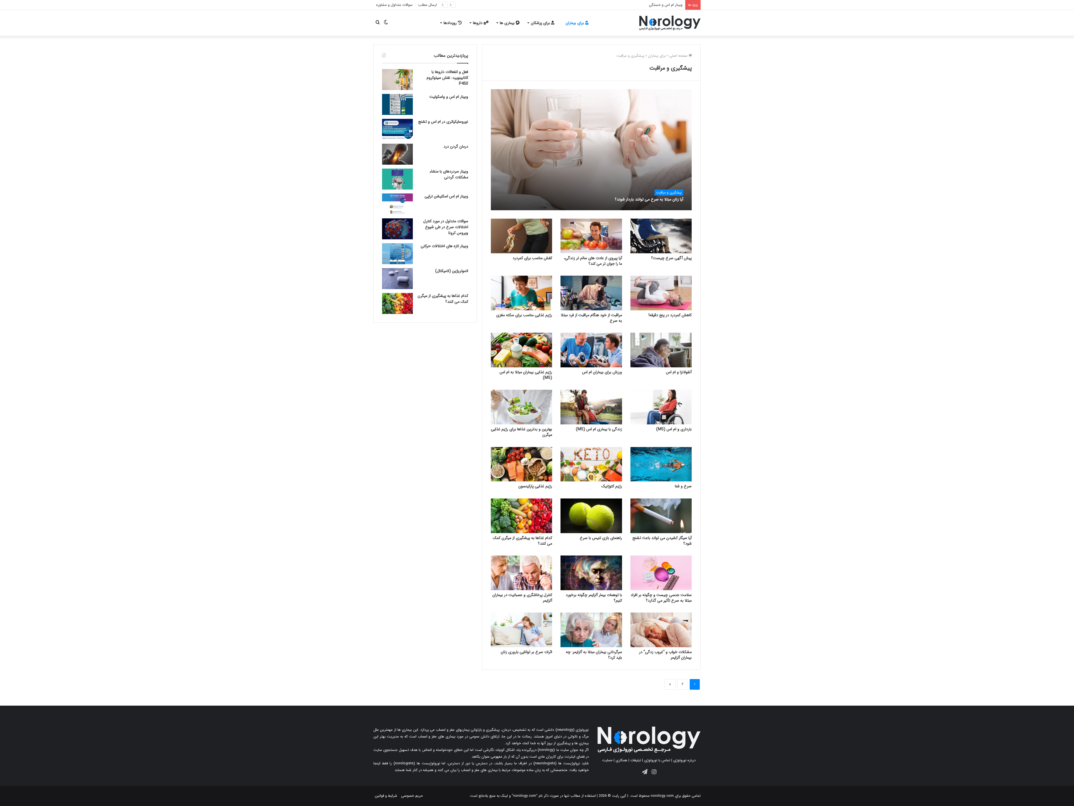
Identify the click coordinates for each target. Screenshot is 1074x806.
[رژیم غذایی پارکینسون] (521, 464)
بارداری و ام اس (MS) (674, 429)
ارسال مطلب (427, 5)
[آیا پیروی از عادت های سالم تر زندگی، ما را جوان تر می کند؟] (591, 236)
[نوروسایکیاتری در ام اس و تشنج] (397, 129)
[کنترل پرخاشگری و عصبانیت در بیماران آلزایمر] (521, 573)
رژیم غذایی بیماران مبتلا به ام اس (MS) (526, 375)
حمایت (607, 760)
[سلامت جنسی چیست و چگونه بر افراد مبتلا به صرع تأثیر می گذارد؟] (661, 573)
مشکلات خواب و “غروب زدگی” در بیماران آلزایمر (665, 655)
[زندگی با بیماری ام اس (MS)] (591, 407)
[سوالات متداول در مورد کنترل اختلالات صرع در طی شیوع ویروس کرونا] (397, 228)
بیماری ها (508, 23)
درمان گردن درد (456, 146)
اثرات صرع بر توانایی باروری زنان (526, 652)
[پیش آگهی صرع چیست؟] (661, 236)
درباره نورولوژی (684, 760)
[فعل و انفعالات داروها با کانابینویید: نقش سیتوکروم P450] (397, 79)
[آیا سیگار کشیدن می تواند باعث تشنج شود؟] (661, 515)
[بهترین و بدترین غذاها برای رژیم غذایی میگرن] (521, 407)
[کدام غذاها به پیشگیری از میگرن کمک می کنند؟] (521, 515)
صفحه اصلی (679, 56)
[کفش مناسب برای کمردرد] (521, 236)
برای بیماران (575, 23)
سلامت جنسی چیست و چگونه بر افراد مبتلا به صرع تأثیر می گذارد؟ (661, 598)
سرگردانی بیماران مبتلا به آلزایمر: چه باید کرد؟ (594, 655)
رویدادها (451, 23)
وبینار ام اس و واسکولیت (448, 97)
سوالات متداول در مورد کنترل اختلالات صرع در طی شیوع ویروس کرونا (445, 227)
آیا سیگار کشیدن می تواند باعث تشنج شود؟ (662, 541)
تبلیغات (635, 760)
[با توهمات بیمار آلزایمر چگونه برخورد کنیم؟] (591, 573)
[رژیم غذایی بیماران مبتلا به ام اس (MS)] (521, 350)
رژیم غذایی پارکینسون (535, 486)
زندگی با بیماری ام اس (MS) (599, 429)
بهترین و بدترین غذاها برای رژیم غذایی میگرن (521, 432)
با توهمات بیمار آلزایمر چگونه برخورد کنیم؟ (594, 598)
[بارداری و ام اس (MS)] (661, 407)
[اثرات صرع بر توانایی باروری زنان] (521, 630)
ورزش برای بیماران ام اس (602, 372)
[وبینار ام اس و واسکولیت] (397, 104)
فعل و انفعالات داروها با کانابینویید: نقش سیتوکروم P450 (447, 78)
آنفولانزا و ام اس (679, 372)
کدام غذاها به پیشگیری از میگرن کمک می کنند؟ (522, 541)
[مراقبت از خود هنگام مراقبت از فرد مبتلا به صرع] (591, 293)
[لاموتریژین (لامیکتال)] (397, 278)
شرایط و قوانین (386, 796)
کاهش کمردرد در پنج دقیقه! (670, 315)
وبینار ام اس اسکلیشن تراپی (446, 196)
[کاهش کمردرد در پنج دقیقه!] (661, 293)
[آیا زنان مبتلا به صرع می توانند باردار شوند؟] (591, 149)
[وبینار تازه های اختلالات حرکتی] (397, 253)
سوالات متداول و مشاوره (394, 5)
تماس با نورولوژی (657, 760)
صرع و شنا (683, 486)
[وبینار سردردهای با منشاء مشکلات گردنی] (397, 179)
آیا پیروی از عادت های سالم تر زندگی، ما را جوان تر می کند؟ (593, 261)
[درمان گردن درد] (397, 154)
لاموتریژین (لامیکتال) (451, 271)
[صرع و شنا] (661, 464)
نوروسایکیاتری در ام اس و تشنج (443, 122)
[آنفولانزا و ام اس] (661, 350)
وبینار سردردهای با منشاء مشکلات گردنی (449, 174)
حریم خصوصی (412, 796)
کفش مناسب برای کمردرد (532, 258)
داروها (478, 23)
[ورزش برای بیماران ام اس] (591, 350)
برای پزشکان (541, 23)
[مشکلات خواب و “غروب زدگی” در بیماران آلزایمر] (661, 630)
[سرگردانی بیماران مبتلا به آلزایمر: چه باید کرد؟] (591, 630)
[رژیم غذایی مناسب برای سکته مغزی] (521, 293)
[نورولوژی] (670, 23)
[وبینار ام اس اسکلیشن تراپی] (397, 203)
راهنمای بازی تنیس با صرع (601, 538)
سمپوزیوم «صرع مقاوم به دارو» (659, 5)
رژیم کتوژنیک (611, 486)
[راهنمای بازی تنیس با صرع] (591, 515)
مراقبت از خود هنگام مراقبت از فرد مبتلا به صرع (591, 318)
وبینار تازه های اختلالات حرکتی (444, 246)
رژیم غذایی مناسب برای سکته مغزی (524, 315)
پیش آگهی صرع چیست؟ (671, 258)
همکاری (621, 760)
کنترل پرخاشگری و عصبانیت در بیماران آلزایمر (522, 598)
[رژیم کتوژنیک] (591, 464)
